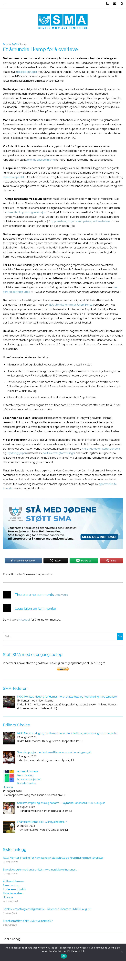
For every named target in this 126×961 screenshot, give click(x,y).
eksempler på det (13, 177)
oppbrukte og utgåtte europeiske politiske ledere (80, 221)
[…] (57, 708)
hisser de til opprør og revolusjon (26, 212)
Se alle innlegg (12, 939)
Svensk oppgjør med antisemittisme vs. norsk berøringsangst (40, 869)
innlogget (24, 619)
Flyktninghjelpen (17, 453)
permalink (46, 574)
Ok (63, 956)
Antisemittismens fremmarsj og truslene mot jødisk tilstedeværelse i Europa (14, 889)
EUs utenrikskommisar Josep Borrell (70, 304)
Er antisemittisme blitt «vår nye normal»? (28, 920)
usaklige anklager (26, 71)
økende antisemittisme (41, 159)
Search (120, 4)
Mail (113, 4)
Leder (23, 44)
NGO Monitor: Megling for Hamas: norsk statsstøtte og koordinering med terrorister (53, 857)
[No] (122, 952)
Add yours (61, 594)
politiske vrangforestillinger (59, 453)
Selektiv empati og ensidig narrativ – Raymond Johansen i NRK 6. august (47, 909)
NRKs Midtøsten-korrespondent (100, 448)
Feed (106, 4)
